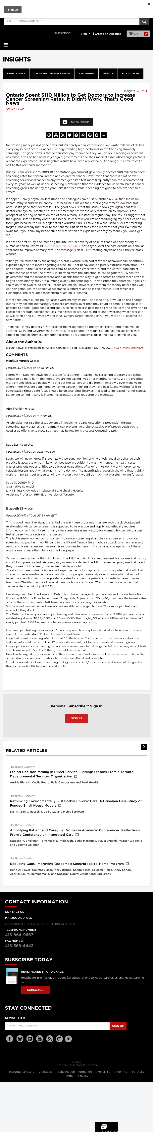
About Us (46, 1072)
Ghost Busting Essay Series (52, 74)
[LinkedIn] (30, 1039)
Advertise (104, 1072)
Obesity (108, 74)
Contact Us (14, 912)
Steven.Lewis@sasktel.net (128, 348)
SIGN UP (118, 1026)
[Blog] (59, 1041)
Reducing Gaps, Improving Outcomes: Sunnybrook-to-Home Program (67, 863)
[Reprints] (49, 135)
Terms (69, 1076)
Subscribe (62, 33)
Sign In (76, 718)
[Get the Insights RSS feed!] (63, 135)
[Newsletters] (69, 1039)
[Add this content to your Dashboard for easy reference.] (70, 135)
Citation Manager (79, 122)
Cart (140, 34)
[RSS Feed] (50, 1039)
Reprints (121, 1072)
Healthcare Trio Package (42, 972)
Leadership (86, 74)
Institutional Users (22, 1072)
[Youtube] (40, 1039)
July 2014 (141, 91)
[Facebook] (10, 1039)
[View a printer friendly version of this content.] (56, 135)
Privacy (83, 1076)
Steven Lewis (15, 109)
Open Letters (16, 74)
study (115, 199)
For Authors (130, 74)
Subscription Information (75, 1072)
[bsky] (20, 1039)
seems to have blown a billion (62, 246)
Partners (138, 1072)
